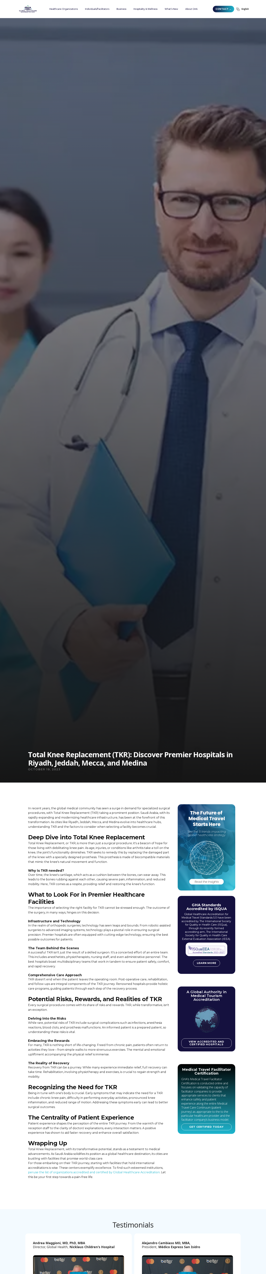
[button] (63, 9)
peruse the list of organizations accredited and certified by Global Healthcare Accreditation (94, 1172)
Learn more (206, 963)
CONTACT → (223, 9)
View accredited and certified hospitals (206, 1043)
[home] (28, 9)
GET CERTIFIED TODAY (206, 1126)
